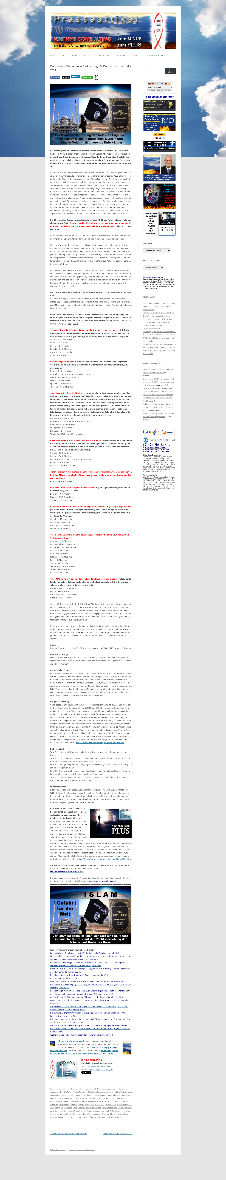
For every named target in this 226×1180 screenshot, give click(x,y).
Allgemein (89, 1089)
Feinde (52, 1101)
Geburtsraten (68, 1101)
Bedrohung (80, 1095)
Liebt (75, 1108)
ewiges (123, 1098)
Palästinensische (93, 1111)
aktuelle (118, 1092)
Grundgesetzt (91, 1101)
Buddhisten (94, 1095)
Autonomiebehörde (67, 1095)
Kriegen (63, 1108)
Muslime (121, 1108)
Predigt (75, 1092)
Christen (116, 1095)
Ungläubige (59, 1117)
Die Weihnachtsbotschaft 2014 (117, 1133)
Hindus (118, 1101)
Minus (104, 1108)
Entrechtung (101, 1098)
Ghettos (77, 1101)
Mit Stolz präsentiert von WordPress (82, 1150)
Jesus (97, 1104)
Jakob (92, 1104)
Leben (69, 1108)
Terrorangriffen (108, 1114)
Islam (128, 1101)
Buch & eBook (105, 55)
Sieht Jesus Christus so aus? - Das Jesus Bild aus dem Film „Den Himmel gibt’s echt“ (158, 407)
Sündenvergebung (80, 1114)
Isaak (124, 1101)
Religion (82, 1092)
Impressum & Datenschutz (155, 55)
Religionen (116, 1111)
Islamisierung (64, 1104)
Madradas (81, 1108)
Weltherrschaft (117, 1117)
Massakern (90, 1108)
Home (52, 55)
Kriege (57, 1108)
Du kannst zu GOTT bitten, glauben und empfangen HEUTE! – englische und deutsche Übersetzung (159, 382)
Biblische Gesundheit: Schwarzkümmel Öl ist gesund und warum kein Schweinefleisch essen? (159, 306)
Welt (108, 1117)
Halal (99, 1101)
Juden (102, 1104)
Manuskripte (122, 55)
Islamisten (74, 1104)
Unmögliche (69, 1117)
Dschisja (92, 1098)
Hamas (104, 1101)
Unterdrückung (81, 1117)
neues (71, 1111)
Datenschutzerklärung (58, 1150)
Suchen (146, 66)
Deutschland (69, 1098)
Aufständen (54, 1095)
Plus (102, 1111)
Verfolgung (91, 1117)
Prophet (107, 1111)
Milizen (98, 1108)
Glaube (53, 1092)
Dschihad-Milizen (81, 1098)
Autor (135, 55)
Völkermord (101, 1117)
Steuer (69, 1114)
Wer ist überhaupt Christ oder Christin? (68, 1133)
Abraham (111, 1092)
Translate (167, 90)
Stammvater (61, 1114)
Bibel (96, 1089)
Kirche (63, 1092)
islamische (54, 1104)
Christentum (103, 1089)
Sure (90, 1114)
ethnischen (110, 1098)
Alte (123, 1092)
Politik (69, 1092)
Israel (58, 1092)
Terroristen (119, 1114)
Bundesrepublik (106, 1095)
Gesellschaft (123, 1089)
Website (74, 55)
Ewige (118, 1098)
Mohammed (112, 1108)
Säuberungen (126, 1111)
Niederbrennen (80, 1111)
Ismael (81, 1104)
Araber (128, 1092)
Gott (83, 1101)
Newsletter (89, 55)
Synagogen (96, 1114)
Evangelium (113, 1089)
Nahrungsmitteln (61, 1111)
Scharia (53, 1114)
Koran (113, 1104)
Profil (63, 55)
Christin (53, 1098)
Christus (60, 1098)
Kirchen (108, 1104)
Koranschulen (122, 1104)
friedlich (59, 1101)
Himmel (111, 1101)
